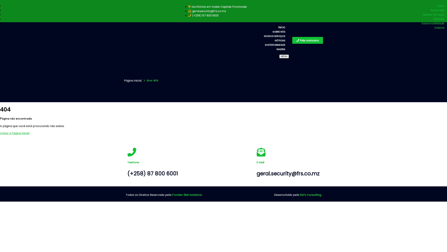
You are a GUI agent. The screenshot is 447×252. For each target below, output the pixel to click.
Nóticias (439, 19)
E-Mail (260, 162)
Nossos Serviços (433, 15)
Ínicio (440, 6)
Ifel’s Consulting (310, 195)
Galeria (439, 28)
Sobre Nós (437, 10)
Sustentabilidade (433, 23)
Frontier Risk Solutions (187, 195)
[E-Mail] (261, 152)
